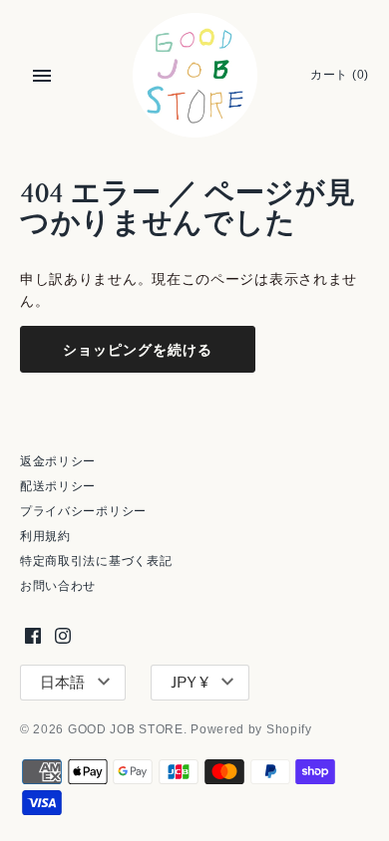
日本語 (62, 683)
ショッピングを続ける (137, 349)
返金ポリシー (58, 461)
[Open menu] (42, 76)
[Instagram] (63, 635)
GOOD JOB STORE (126, 729)
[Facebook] (33, 635)
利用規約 (45, 536)
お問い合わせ (58, 586)
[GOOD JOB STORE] (195, 75)
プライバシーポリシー (83, 511)
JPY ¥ (189, 683)
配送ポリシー (58, 486)
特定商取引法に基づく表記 (96, 561)
